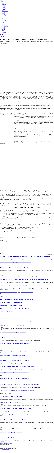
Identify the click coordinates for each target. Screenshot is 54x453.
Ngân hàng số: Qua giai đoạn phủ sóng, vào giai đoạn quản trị (11, 432)
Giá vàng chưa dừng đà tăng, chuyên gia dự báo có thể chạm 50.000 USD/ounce (15, 378)
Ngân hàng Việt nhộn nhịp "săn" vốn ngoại (8, 311)
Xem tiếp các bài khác (3, 442)
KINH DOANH (4, 4)
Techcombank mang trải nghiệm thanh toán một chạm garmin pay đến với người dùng (16, 273)
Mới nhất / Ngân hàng (3, 296)
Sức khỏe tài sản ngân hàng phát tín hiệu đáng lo (9, 337)
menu (1, 0)
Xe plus (4, 9)
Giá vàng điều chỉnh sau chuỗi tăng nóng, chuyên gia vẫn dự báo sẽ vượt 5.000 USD (15, 314)
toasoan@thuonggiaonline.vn (5, 449)
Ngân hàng (4, 5)
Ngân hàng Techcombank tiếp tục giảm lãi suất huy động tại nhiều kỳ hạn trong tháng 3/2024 (17, 285)
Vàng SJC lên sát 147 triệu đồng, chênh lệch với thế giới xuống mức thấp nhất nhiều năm (17, 390)
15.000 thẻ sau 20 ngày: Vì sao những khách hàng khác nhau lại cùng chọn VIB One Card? (17, 299)
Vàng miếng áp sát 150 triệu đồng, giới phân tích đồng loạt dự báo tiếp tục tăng (15, 372)
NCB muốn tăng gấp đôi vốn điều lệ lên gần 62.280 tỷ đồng (11, 437)
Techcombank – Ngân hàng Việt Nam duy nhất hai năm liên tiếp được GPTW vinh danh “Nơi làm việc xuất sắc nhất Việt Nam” (24, 279)
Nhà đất (4, 7)
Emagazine (4, 32)
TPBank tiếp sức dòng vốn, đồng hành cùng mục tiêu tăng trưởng (12, 355)
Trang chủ (3, 3)
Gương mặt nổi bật (5, 26)
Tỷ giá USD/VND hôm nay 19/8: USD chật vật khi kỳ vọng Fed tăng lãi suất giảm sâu (16, 419)
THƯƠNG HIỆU (4, 10)
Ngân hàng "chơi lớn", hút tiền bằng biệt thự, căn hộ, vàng (11, 318)
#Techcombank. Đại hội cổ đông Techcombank (5, 241)
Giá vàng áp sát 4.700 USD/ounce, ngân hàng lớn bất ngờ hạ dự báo (12, 348)
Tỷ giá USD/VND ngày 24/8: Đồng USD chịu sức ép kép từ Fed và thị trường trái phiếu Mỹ (17, 366)
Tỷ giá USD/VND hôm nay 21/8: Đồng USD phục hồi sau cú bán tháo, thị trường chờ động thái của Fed (19, 384)
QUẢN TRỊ (3, 24)
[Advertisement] (20, 247)
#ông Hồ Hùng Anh (17, 241)
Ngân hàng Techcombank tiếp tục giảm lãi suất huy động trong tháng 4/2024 (14, 267)
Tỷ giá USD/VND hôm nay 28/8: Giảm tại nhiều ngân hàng (11, 302)
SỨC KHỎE (3, 13)
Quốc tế (4, 12)
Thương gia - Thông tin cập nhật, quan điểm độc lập (6, 443)
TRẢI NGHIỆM (4, 27)
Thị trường (4, 21)
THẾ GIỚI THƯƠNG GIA (5, 11)
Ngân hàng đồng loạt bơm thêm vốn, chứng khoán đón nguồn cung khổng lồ (14, 308)
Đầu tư (4, 6)
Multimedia (3, 30)
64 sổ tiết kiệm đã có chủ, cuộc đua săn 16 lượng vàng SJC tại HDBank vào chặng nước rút (17, 321)
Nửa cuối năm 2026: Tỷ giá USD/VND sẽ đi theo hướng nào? (11, 396)
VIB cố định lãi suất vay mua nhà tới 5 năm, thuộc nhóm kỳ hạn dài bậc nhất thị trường (16, 360)
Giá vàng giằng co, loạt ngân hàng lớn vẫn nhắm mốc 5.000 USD (12, 325)
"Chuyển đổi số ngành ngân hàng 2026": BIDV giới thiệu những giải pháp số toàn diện (16, 414)
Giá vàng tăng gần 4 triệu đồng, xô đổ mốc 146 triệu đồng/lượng (12, 402)
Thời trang (4, 15)
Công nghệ (4, 8)
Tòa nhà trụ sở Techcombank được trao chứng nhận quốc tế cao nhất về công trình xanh (16, 292)
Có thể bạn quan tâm (3, 322)
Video (4, 31)
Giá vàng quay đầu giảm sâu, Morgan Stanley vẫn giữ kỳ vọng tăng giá (13, 425)
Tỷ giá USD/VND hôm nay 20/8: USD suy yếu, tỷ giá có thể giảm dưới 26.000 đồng (15, 408)
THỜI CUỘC (3, 18)
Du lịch (4, 14)
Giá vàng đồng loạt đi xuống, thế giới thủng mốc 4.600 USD (11, 305)
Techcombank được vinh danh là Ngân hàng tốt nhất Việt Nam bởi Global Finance (15, 262)
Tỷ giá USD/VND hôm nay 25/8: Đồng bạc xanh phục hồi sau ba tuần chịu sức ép (15, 343)
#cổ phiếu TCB (13, 241)
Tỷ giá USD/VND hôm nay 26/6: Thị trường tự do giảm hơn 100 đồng (13, 332)
